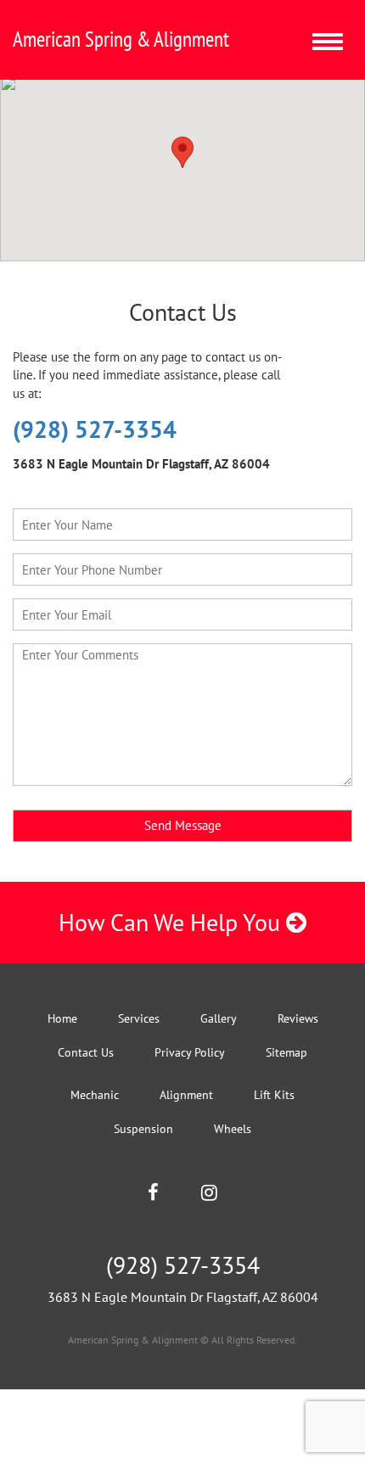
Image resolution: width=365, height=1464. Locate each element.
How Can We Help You (172, 922)
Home (62, 1018)
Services (139, 1018)
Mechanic (94, 1094)
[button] (182, 152)
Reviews (298, 1018)
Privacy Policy (189, 1052)
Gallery (218, 1018)
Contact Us (86, 1052)
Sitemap (286, 1052)
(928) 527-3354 (95, 429)
